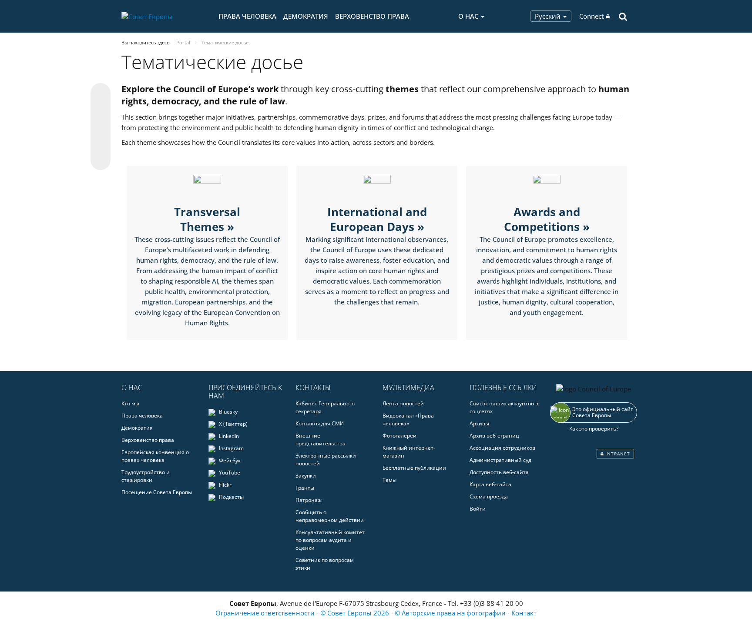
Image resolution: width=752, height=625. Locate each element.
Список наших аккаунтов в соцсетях (504, 407)
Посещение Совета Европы (156, 492)
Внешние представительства (320, 439)
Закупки (305, 475)
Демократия (305, 16)
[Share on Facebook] (100, 127)
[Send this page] (100, 160)
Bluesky (228, 411)
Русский (548, 16)
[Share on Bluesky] (100, 93)
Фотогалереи (399, 435)
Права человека (247, 16)
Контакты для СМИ (319, 423)
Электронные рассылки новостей (325, 459)
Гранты (304, 487)
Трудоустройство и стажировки (145, 476)
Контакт (524, 612)
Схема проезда (489, 496)
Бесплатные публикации (414, 467)
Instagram (231, 448)
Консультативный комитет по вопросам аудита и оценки (330, 539)
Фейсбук (229, 460)
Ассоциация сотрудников (502, 447)
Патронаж (308, 500)
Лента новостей (403, 403)
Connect (591, 16)
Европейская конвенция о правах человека (155, 456)
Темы (389, 480)
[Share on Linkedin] (100, 143)
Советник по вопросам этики (324, 564)
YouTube (229, 472)
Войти (478, 508)
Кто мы (130, 403)
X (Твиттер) (233, 424)
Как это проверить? (593, 428)
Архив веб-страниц (494, 435)
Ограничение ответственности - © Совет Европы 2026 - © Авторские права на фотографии (361, 612)
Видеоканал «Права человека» (408, 419)
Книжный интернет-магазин (409, 451)
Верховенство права (372, 16)
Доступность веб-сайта (499, 472)
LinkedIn (228, 436)
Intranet (617, 454)
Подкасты (231, 497)
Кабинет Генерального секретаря (325, 407)
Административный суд (500, 460)
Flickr (225, 484)
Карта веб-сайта (490, 484)
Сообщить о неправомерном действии (329, 516)
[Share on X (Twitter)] (100, 110)
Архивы (479, 423)
